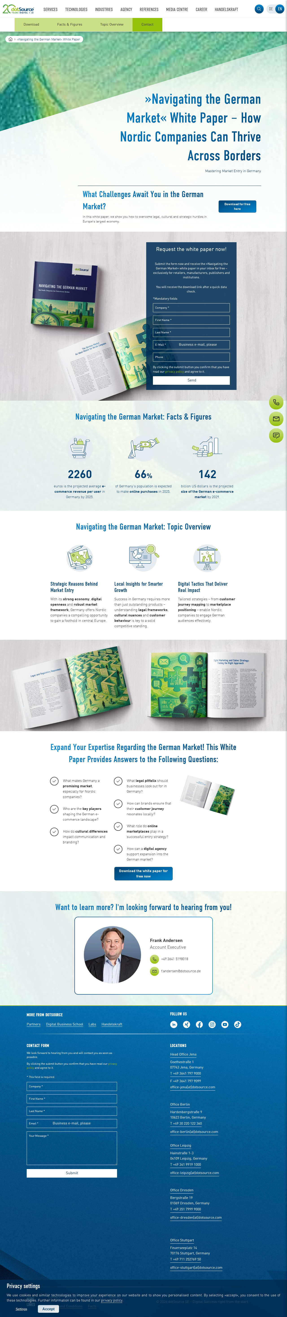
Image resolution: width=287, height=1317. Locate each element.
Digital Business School (64, 1024)
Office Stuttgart (182, 1240)
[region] (143, 24)
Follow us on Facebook (199, 1024)
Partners (34, 1024)
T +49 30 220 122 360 (186, 1124)
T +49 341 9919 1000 (185, 1165)
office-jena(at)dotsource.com (192, 1087)
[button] (259, 8)
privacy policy (111, 1300)
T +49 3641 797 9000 (185, 1073)
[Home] (11, 39)
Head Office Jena (183, 1054)
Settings (21, 1309)
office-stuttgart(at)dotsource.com (196, 1268)
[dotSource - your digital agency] (18, 9)
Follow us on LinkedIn (173, 1024)
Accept (48, 1309)
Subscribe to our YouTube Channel (224, 1024)
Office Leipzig (180, 1146)
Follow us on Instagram (212, 1024)
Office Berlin (180, 1104)
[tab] (270, 8)
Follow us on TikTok (237, 1024)
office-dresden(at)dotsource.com (196, 1218)
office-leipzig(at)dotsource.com (194, 1173)
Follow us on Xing (186, 1024)
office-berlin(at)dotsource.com (194, 1132)
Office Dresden (182, 1190)
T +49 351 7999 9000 (185, 1209)
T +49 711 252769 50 (185, 1259)
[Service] (276, 427)
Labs (92, 1024)
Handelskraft (112, 1024)
